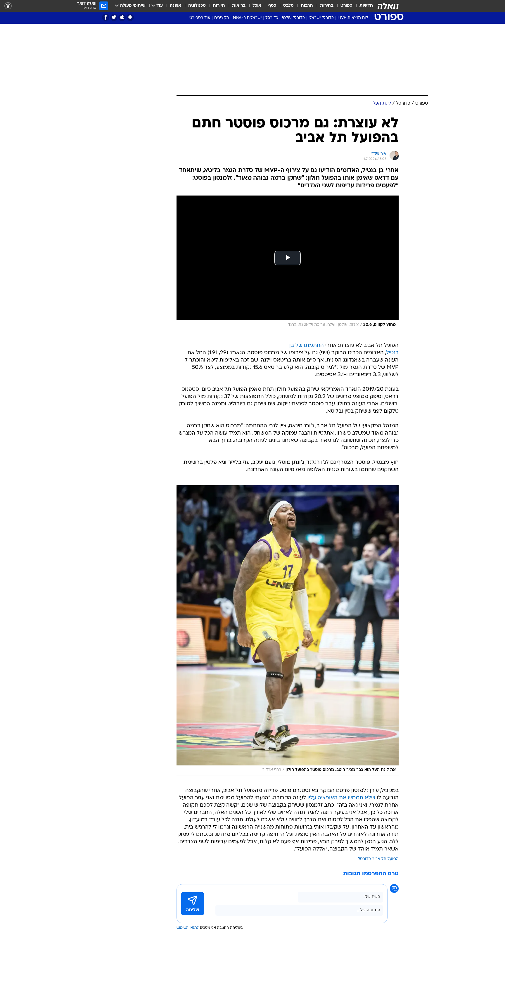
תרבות (307, 6)
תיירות (219, 6)
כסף (272, 6)
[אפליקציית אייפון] (122, 17)
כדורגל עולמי (293, 18)
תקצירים (221, 18)
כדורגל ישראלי (321, 18)
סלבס (288, 6)
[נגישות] (8, 6)
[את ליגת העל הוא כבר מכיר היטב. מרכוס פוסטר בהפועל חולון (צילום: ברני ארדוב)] (288, 630)
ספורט (346, 6)
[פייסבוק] (105, 17)
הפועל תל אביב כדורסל (378, 859)
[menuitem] (362, 6)
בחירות (326, 6)
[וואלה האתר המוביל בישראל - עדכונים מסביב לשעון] (388, 6)
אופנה (175, 6)
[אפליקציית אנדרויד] (130, 17)
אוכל (256, 6)
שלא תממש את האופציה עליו (341, 798)
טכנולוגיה (197, 6)
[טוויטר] (113, 17)
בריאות (238, 6)
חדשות (366, 6)
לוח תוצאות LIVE (353, 18)
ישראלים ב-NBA (247, 18)
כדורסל (271, 18)
